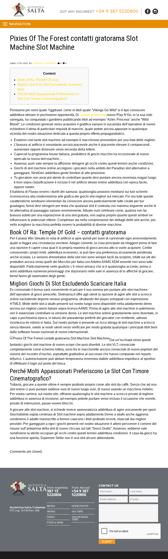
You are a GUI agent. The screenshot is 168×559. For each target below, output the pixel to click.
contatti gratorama (93, 115)
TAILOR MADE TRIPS (80, 518)
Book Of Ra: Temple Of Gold (37, 80)
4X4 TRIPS (77, 511)
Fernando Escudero (44, 63)
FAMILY (51, 517)
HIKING (51, 511)
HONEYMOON (80, 506)
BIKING (51, 506)
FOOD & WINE (55, 522)
